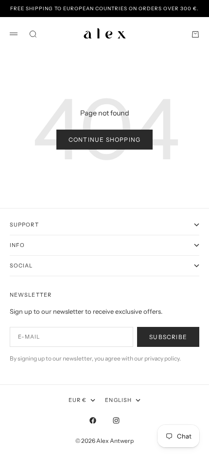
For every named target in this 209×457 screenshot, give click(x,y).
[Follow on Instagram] (116, 420)
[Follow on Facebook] (93, 420)
